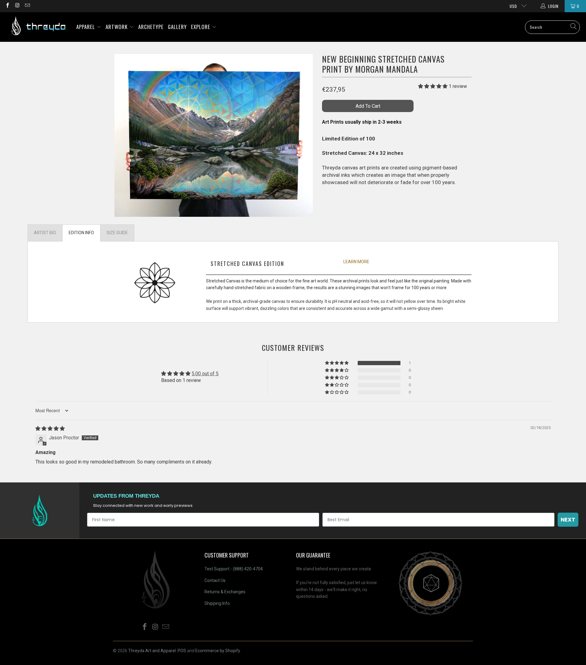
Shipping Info (217, 603)
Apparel (86, 27)
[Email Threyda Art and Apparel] (27, 6)
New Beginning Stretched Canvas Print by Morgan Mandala (383, 64)
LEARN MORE (356, 261)
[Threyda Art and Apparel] (38, 27)
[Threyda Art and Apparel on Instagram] (17, 6)
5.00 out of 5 (205, 373)
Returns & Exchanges (224, 591)
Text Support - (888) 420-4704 (233, 568)
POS (182, 650)
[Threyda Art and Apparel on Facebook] (7, 6)
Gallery (177, 27)
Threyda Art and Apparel (152, 650)
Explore (201, 27)
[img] (50, 428)
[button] (432, 86)
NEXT (568, 519)
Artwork (117, 27)
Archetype (151, 27)
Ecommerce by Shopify (217, 650)
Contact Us (215, 580)
